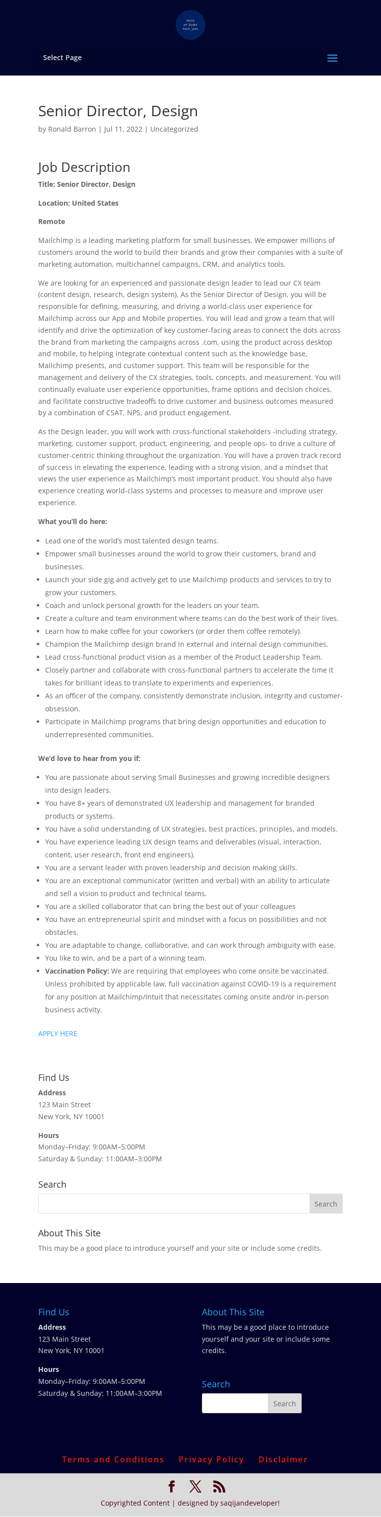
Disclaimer (283, 1459)
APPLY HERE (57, 1033)
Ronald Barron (72, 129)
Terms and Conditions (113, 1459)
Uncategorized (174, 129)
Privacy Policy (212, 1459)
